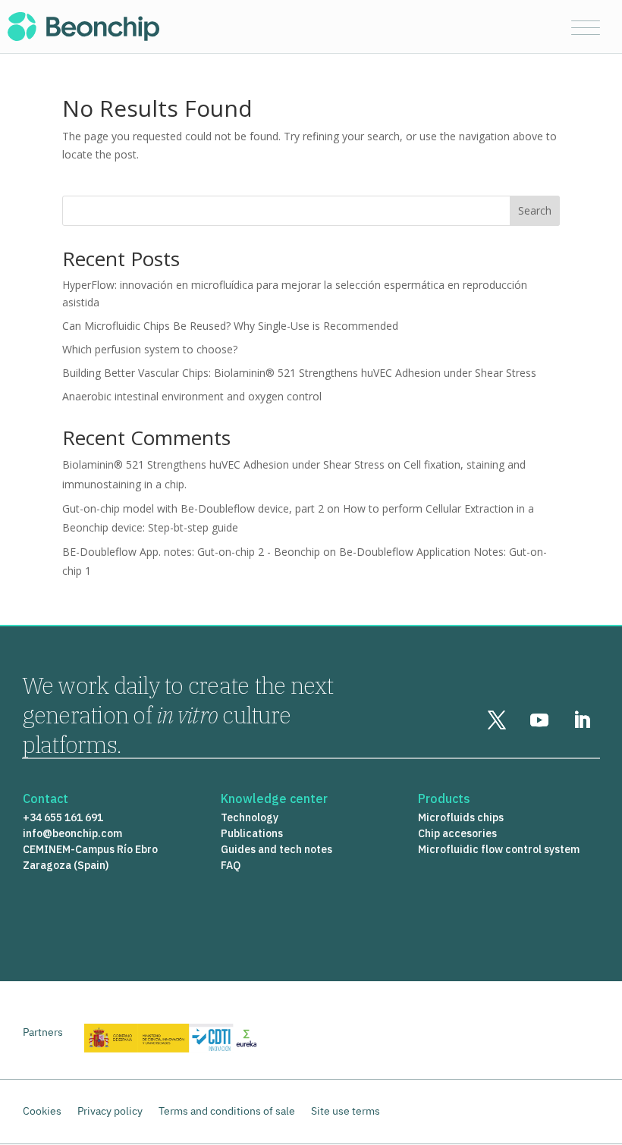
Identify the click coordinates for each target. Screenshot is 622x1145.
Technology (249, 817)
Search (534, 210)
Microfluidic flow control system (499, 849)
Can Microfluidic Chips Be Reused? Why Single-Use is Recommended (230, 325)
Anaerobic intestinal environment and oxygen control (192, 396)
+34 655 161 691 (63, 817)
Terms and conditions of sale (227, 1111)
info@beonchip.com (72, 833)
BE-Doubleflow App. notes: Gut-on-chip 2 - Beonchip (191, 551)
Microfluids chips (461, 817)
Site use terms (345, 1111)
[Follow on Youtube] (539, 720)
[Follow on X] (497, 720)
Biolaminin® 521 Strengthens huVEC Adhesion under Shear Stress (223, 464)
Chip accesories (457, 833)
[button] (586, 28)
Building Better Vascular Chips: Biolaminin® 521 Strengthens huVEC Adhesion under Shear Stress (299, 372)
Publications (252, 833)
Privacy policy (110, 1111)
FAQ (230, 865)
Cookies (42, 1111)
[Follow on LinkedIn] (582, 720)
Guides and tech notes (276, 849)
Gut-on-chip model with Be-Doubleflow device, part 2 (193, 508)
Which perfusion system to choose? (149, 349)
